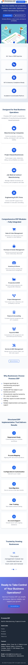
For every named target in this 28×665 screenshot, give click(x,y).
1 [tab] (12, 42)
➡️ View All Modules (14, 361)
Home (3, 629)
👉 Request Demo (20, 1)
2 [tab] (14, 42)
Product (3, 631)
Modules (3, 634)
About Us (4, 636)
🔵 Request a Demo (7, 15)
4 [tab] (16, 569)
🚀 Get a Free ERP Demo (14, 606)
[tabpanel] (14, 24)
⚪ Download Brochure (19, 15)
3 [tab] (16, 42)
